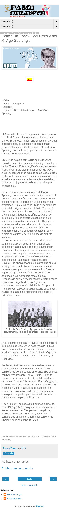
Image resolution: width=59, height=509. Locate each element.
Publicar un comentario (17, 468)
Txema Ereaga (14, 494)
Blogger (40, 506)
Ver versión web (29, 485)
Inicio (29, 479)
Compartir (8, 453)
